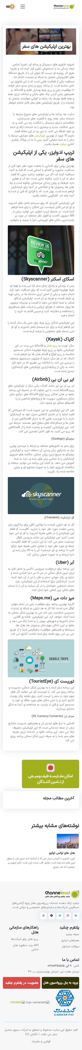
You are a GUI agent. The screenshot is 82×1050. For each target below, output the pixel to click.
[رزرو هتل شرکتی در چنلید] (50, 775)
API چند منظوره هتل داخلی (26, 947)
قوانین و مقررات (41, 1042)
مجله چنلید (72, 934)
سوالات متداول (70, 946)
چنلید (63, 144)
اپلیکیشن (40, 136)
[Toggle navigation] (22, 6)
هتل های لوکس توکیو (62, 853)
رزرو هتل (52, 346)
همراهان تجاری (70, 940)
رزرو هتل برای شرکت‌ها (25, 939)
